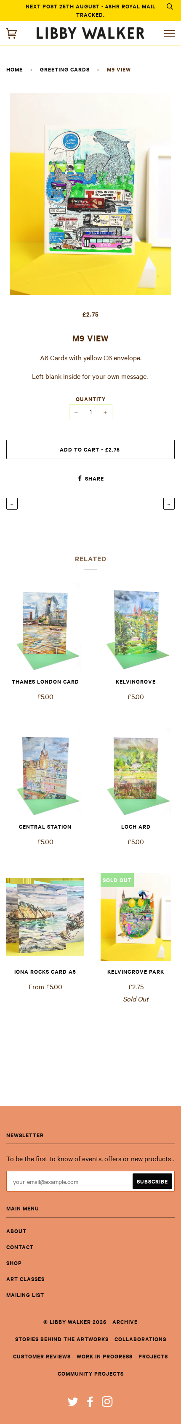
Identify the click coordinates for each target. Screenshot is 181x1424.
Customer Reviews (42, 1356)
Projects (153, 1356)
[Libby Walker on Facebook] (90, 1404)
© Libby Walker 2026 (74, 1322)
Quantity (91, 399)
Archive (125, 1322)
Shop (14, 1263)
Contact (20, 1247)
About (16, 1231)
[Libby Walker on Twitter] (73, 1404)
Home (14, 69)
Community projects (91, 1373)
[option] (90, 194)
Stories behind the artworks (62, 1339)
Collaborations (140, 1339)
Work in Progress (105, 1356)
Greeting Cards (65, 69)
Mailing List (25, 1295)
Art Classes (25, 1279)
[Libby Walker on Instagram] (107, 1404)
